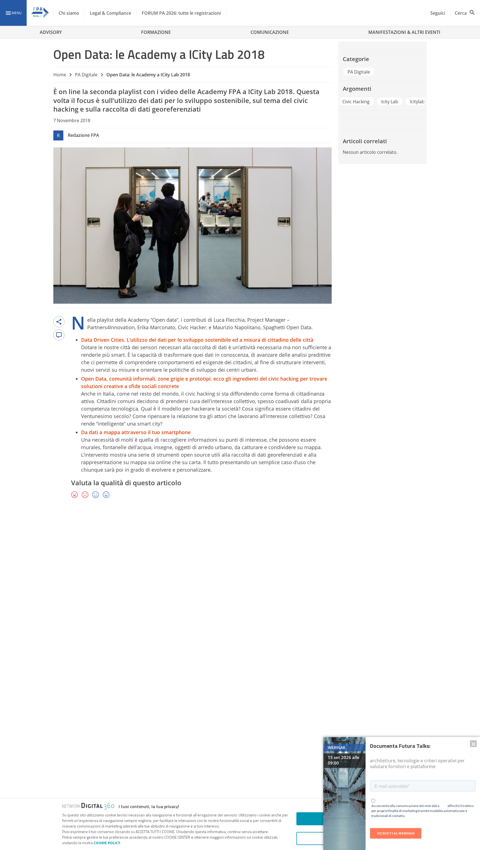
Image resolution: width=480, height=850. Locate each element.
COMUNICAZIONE (270, 32)
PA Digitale (86, 75)
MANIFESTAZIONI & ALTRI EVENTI (404, 32)
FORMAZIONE (156, 32)
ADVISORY (51, 32)
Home (59, 75)
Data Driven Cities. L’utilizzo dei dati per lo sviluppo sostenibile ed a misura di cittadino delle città (197, 339)
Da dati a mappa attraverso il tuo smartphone (136, 432)
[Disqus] (240, 583)
